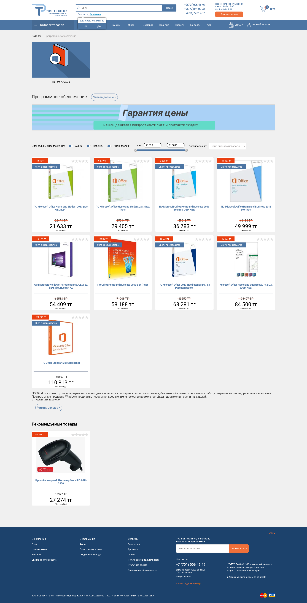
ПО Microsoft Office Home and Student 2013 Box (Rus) (123, 208)
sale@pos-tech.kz (184, 576)
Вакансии (36, 554)
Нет (84, 26)
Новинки (98, 145)
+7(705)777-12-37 (194, 13)
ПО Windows (61, 82)
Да (99, 26)
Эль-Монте (95, 14)
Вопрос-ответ (134, 544)
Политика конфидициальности (143, 560)
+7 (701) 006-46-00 (236, 570)
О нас (131, 25)
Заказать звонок (229, 14)
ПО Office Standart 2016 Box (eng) (61, 362)
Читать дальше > (104, 97)
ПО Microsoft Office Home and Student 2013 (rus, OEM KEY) (61, 208)
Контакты (195, 25)
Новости (179, 25)
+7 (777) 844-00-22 (236, 564)
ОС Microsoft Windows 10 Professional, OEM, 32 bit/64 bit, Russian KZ (61, 286)
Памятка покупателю (91, 549)
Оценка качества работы (44, 560)
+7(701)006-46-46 (194, 4)
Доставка (148, 25)
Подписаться (239, 548)
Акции (78, 145)
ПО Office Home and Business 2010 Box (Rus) (122, 284)
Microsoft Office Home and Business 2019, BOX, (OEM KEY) (246, 286)
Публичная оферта (137, 565)
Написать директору (186, 583)
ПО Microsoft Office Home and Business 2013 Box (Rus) (246, 208)
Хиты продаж (122, 145)
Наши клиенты (39, 549)
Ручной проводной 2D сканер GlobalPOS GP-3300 (61, 482)
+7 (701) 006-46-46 (190, 565)
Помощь (115, 25)
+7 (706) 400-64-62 (236, 567)
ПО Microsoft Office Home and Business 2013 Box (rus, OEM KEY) (184, 208)
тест (209, 25)
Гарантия (164, 25)
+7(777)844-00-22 (194, 8)
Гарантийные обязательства (142, 570)
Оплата (131, 554)
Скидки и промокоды (90, 554)
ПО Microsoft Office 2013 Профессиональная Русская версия (184, 286)
